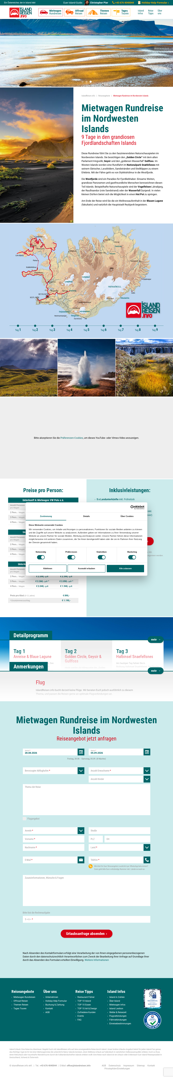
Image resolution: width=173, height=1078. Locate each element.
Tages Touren (20, 1008)
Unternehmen (51, 997)
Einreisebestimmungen (120, 1023)
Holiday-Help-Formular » (155, 2)
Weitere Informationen (97, 960)
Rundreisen (55, 12)
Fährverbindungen (118, 1019)
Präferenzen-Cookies (71, 437)
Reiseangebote (22, 991)
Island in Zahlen (117, 997)
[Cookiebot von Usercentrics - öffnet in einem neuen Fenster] (132, 507)
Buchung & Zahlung (54, 1004)
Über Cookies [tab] (127, 516)
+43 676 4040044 (124, 2)
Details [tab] (86, 516)
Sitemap (141, 1065)
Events (80, 1016)
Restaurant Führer (85, 997)
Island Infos (141, 12)
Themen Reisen (21, 1004)
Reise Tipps (150, 12)
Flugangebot (33, 818)
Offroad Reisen (21, 1001)
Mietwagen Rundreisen (24, 997)
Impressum (128, 1065)
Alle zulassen (125, 568)
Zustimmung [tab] (46, 516)
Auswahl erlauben (86, 568)
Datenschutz (115, 1065)
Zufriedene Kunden (86, 1012)
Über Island (114, 1001)
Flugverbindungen (118, 1016)
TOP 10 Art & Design (87, 1008)
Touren (125, 12)
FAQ (79, 1019)
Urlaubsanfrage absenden (85, 933)
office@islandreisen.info (79, 1065)
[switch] (71, 557)
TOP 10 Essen (84, 1004)
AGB (47, 1012)
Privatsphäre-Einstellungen (117, 1068)
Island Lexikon (116, 1008)
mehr (154, 639)
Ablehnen (47, 568)
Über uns (160, 12)
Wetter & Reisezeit (117, 1012)
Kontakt (49, 1008)
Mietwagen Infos (117, 1004)
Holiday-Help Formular (56, 1001)
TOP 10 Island (84, 1001)
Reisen (79, 12)
